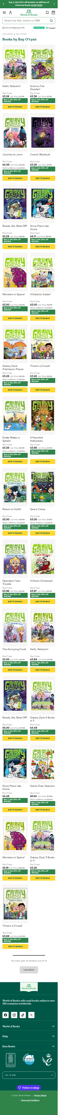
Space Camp (37, 509)
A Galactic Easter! (40, 294)
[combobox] (28, 20)
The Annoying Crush (14, 649)
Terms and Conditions (30, 1100)
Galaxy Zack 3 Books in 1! (42, 859)
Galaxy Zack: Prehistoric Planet (12, 368)
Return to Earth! (11, 509)
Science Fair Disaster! (37, 88)
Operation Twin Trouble (11, 583)
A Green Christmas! (41, 581)
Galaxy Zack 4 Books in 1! (42, 719)
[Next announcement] (54, 4)
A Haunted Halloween (36, 439)
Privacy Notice (40, 1095)
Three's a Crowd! (40, 366)
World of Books (25, 1095)
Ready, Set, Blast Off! (14, 226)
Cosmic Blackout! (40, 154)
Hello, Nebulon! (11, 86)
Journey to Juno (12, 154)
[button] (4, 12)
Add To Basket (15, 107)
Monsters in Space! (13, 294)
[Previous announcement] (3, 4)
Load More (29, 970)
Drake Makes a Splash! (11, 439)
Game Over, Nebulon (42, 786)
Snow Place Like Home (39, 228)
